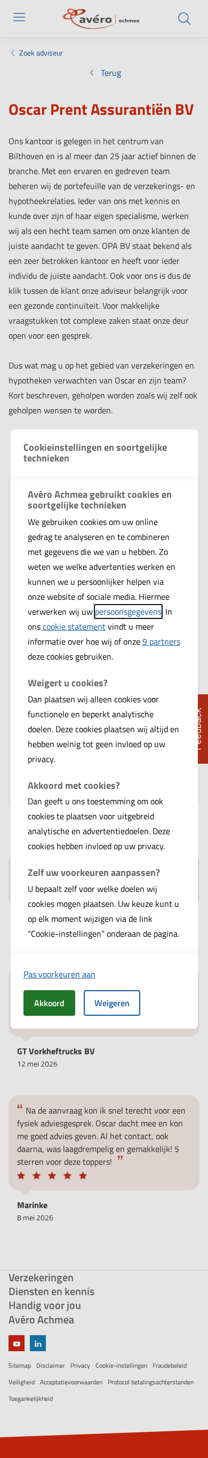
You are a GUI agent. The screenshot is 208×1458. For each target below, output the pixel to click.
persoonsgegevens (128, 611)
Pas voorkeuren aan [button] (59, 974)
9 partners (161, 641)
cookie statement (74, 626)
